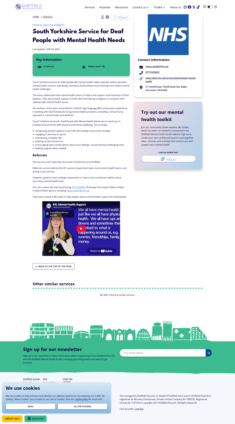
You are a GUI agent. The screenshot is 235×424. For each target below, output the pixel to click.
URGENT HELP (12, 418)
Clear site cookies (67, 380)
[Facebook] (189, 7)
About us (175, 7)
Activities (105, 7)
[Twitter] (194, 7)
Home (36, 16)
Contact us (139, 7)
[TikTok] (198, 7)
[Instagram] (185, 7)
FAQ (45, 378)
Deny (30, 406)
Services (90, 7)
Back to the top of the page (55, 266)
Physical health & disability (49, 24)
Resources (121, 7)
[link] (36, 419)
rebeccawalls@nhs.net (78, 190)
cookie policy (81, 399)
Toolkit (158, 7)
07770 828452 (79, 187)
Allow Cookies (82, 406)
